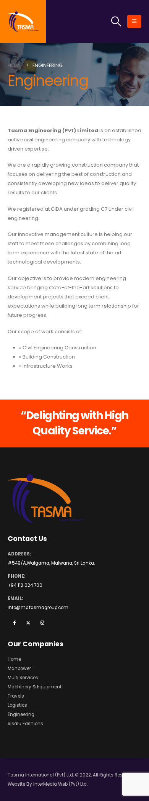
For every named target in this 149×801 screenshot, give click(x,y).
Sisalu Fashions (25, 724)
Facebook (14, 622)
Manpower (19, 668)
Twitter (28, 622)
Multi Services (23, 678)
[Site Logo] (23, 21)
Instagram (42, 622)
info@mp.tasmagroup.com (38, 607)
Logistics (17, 705)
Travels (16, 696)
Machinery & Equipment (35, 687)
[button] (116, 21)
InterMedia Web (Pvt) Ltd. (60, 784)
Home (14, 659)
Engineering (21, 714)
